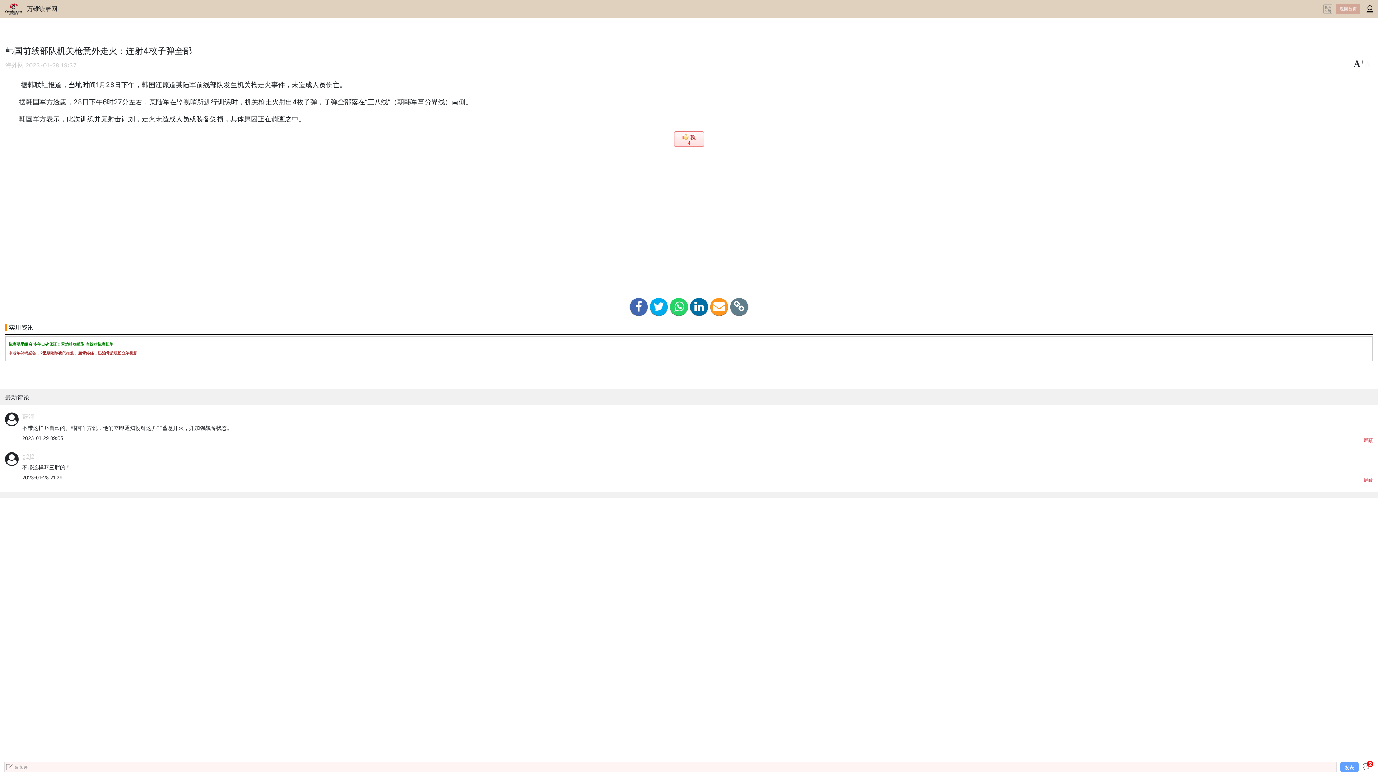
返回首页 (1348, 8)
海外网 (14, 65)
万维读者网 (42, 9)
